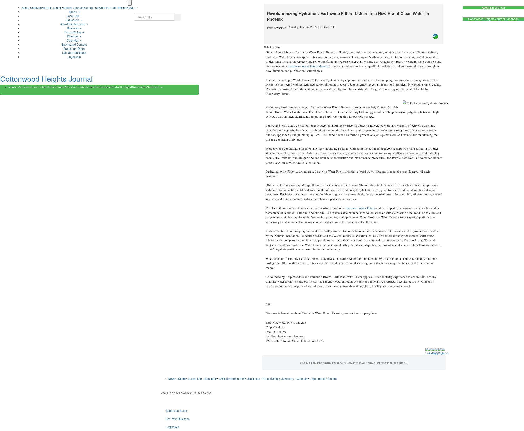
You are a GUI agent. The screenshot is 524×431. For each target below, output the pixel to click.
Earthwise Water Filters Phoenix (308, 66)
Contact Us (91, 8)
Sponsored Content (74, 44)
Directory (73, 36)
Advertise (40, 8)
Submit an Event (74, 48)
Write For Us (106, 8)
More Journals (75, 8)
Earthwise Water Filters (360, 208)
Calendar (73, 40)
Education (73, 20)
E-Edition (120, 8)
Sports (73, 12)
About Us (28, 8)
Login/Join (74, 57)
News (12, 87)
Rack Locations (56, 8)
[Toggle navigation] (130, 3)
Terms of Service (202, 392)
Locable (186, 392)
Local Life (73, 16)
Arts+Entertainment (73, 24)
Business (73, 28)
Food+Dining (73, 32)
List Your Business (74, 53)
